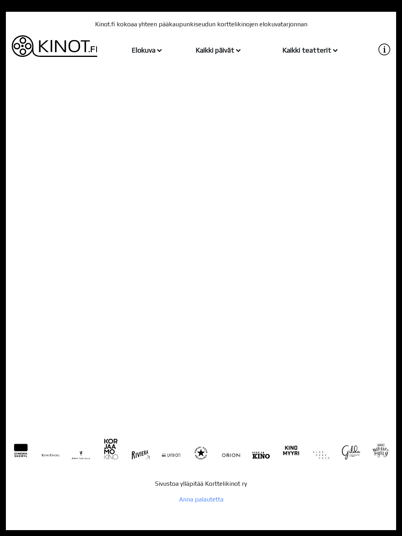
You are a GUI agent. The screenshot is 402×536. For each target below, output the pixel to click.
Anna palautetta (201, 499)
